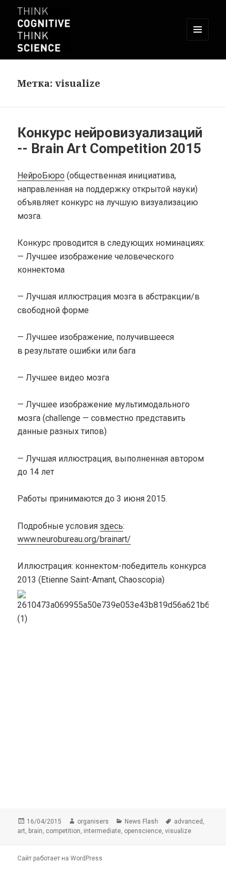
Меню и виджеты (198, 40)
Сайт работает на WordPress (59, 858)
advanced (188, 821)
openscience (143, 831)
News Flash (141, 821)
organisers (93, 821)
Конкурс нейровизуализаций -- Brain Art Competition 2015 (109, 140)
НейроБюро (41, 176)
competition (63, 831)
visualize (178, 831)
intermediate (102, 831)
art (21, 831)
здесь (111, 526)
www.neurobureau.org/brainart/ (74, 539)
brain (35, 831)
